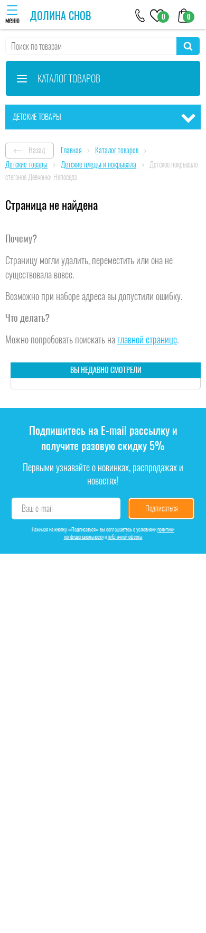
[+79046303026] (140, 14)
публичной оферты (125, 536)
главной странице (147, 339)
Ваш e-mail (37, 508)
